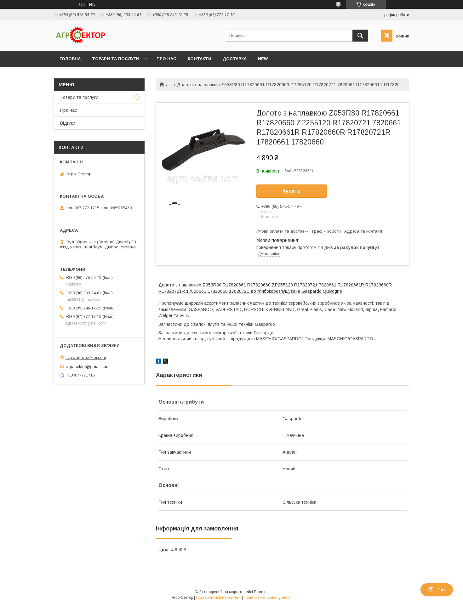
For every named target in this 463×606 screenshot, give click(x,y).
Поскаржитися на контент (218, 597)
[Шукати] (360, 36)
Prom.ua (261, 592)
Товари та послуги (115, 58)
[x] (165, 362)
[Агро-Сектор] (80, 42)
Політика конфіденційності (268, 597)
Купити (291, 191)
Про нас (166, 58)
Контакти (199, 58)
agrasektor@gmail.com (88, 366)
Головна (70, 58)
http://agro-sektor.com (86, 357)
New (263, 58)
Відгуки (67, 123)
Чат (441, 589)
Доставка (235, 58)
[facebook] (158, 362)
